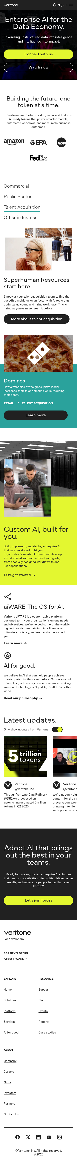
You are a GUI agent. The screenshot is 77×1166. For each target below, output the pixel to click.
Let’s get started (17, 574)
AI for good (11, 1032)
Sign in (62, 5)
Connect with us (38, 53)
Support (43, 990)
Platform (10, 1011)
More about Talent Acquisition (36, 318)
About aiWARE (14, 958)
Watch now (38, 66)
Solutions (10, 1000)
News (7, 1082)
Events (43, 1011)
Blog (41, 1000)
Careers (9, 1072)
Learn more (36, 414)
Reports (43, 1022)
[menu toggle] (71, 5)
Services (10, 1022)
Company (10, 1061)
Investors (10, 1093)
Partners (9, 1104)
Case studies (47, 1032)
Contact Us (11, 1114)
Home (8, 990)
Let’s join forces (38, 899)
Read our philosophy (21, 697)
